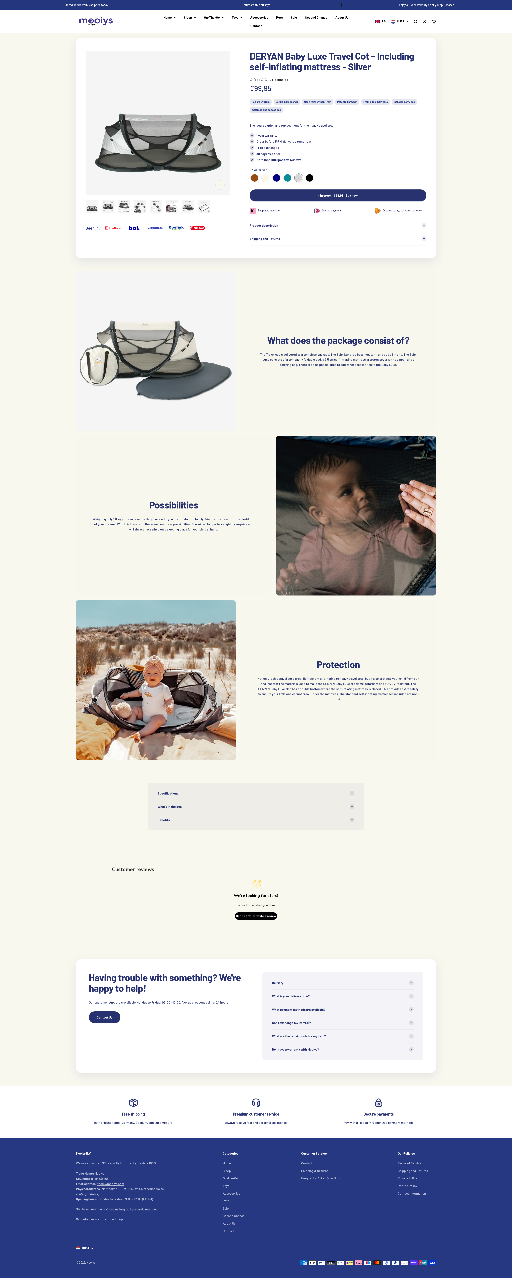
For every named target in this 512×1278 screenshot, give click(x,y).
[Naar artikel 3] (124, 207)
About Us (341, 17)
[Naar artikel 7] (188, 207)
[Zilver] (299, 178)
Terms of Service (409, 1163)
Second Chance (316, 17)
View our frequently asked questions (132, 1209)
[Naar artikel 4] (140, 207)
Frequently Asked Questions (321, 1178)
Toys (235, 17)
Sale (294, 17)
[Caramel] (255, 178)
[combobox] (381, 21)
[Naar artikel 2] (108, 207)
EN (384, 21)
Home (168, 17)
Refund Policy (407, 1186)
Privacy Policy (407, 1178)
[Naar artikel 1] (92, 207)
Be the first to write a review (256, 916)
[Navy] (277, 178)
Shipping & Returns (314, 1171)
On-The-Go (212, 17)
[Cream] (266, 178)
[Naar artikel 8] (204, 207)
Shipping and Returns (413, 1171)
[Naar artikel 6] (172, 207)
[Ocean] (288, 178)
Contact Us (104, 1017)
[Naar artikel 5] (156, 207)
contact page (114, 1219)
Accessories (259, 17)
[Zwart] (310, 178)
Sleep (188, 17)
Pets (279, 17)
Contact (256, 26)
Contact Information (412, 1193)
